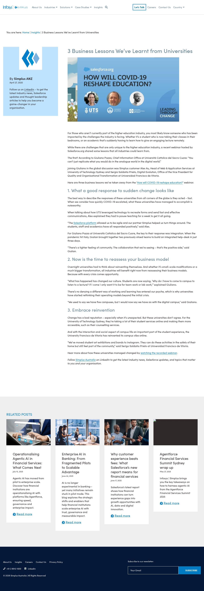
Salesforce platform (84, 222)
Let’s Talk (139, 7)
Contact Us (165, 7)
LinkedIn (29, 89)
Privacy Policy (56, 561)
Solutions (65, 7)
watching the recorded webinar (159, 352)
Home (25, 32)
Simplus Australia (86, 359)
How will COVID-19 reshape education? (160, 182)
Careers (151, 7)
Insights (98, 7)
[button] (106, 7)
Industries (49, 7)
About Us (37, 7)
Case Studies (82, 7)
